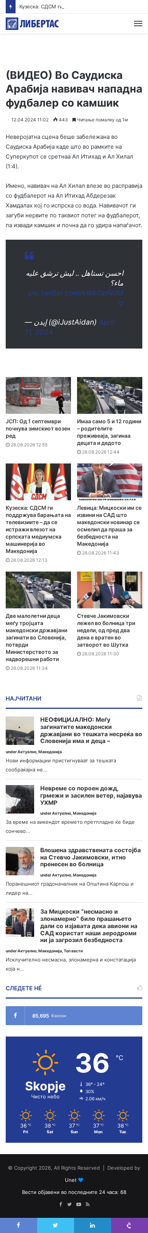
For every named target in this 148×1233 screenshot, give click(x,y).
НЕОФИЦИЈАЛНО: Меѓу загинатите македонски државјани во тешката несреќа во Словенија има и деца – (91, 730)
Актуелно (26, 751)
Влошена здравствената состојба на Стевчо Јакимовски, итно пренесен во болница (90, 857)
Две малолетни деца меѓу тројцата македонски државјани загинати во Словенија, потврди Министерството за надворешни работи (36, 637)
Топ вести (73, 951)
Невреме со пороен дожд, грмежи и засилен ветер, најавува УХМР (91, 795)
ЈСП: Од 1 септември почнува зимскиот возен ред (38, 428)
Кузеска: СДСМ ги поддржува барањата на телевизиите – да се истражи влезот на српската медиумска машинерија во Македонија (38, 529)
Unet (71, 1180)
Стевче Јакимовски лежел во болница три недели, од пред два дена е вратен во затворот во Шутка (106, 630)
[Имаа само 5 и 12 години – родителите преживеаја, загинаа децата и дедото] (109, 395)
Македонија (50, 751)
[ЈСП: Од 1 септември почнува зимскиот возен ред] (38, 395)
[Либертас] (32, 23)
